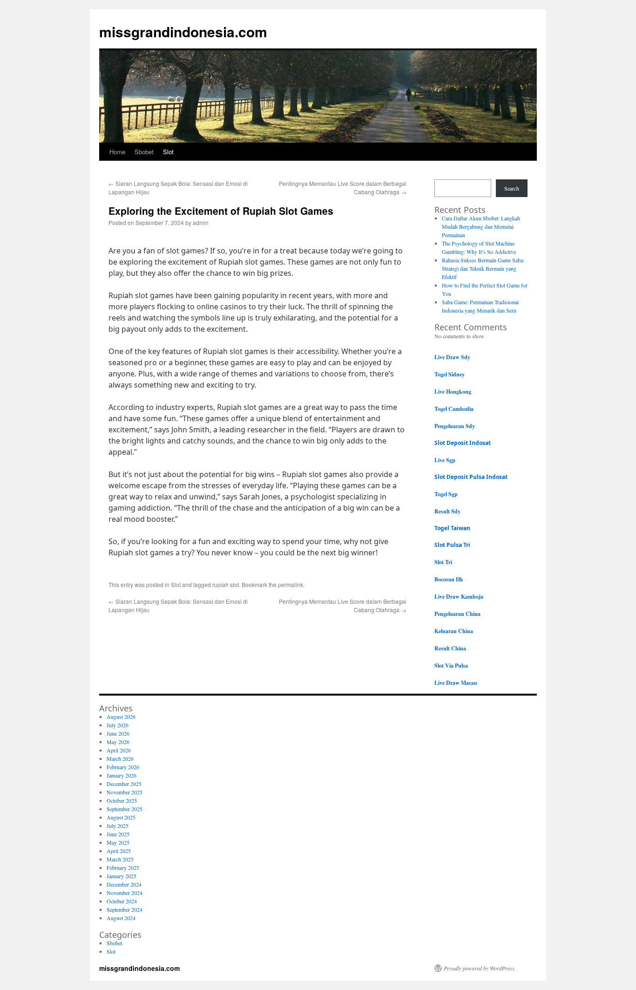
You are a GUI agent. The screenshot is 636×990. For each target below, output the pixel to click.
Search (511, 188)
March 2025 (120, 859)
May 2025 (118, 842)
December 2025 (124, 783)
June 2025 (118, 834)
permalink (290, 584)
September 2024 (124, 909)
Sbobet (144, 151)
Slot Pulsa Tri (452, 545)
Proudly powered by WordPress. (480, 968)
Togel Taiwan (452, 528)
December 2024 (124, 884)
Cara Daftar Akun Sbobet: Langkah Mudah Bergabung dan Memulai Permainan (481, 226)
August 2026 (121, 716)
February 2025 (123, 867)
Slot (168, 151)
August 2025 (121, 817)
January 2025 (121, 876)
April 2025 (119, 850)
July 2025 (118, 825)
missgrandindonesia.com (183, 31)
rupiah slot (225, 584)
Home (117, 151)
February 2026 (123, 767)
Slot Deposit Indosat (462, 443)
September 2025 (124, 808)
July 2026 (118, 725)
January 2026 (121, 775)
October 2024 (122, 901)
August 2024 (121, 918)
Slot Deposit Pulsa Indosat (470, 477)
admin (201, 222)
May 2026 (118, 741)
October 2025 (122, 800)
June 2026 (118, 733)
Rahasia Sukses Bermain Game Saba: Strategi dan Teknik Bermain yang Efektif (483, 268)
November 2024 (124, 892)
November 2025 (124, 792)
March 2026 (120, 758)
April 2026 (119, 750)
